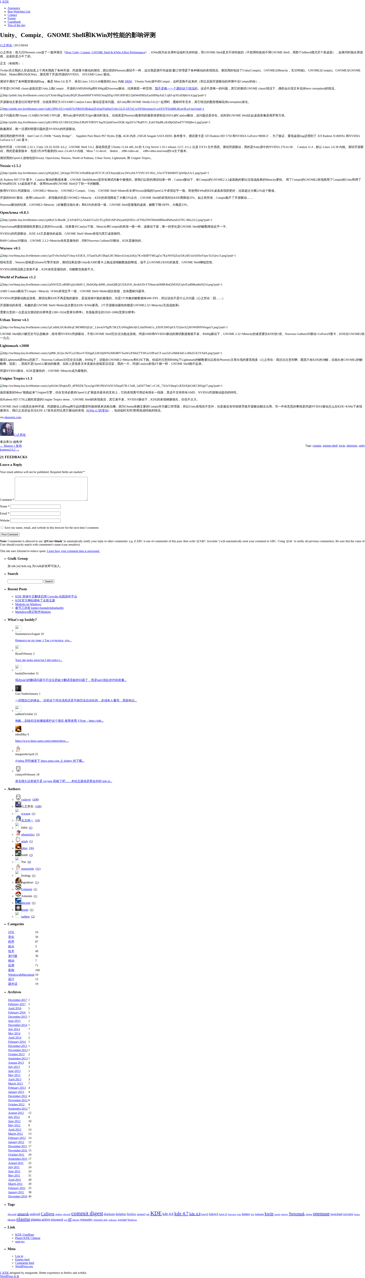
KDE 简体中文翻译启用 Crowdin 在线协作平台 (46, 596)
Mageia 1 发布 (11, 445)
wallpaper (112, 1220)
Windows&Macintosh (21, 974)
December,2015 (17, 1016)
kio (252, 1214)
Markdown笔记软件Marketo (33, 611)
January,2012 (16, 1142)
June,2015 (14, 1020)
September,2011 (17, 1158)
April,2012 (14, 1129)
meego (284, 1214)
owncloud (336, 1214)
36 (31, 848)
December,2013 (17, 1046)
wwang (25, 813)
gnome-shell (330, 445)
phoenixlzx (28, 834)
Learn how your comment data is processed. (73, 551)
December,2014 (17, 1025)
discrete (25, 902)
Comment (7, 499)
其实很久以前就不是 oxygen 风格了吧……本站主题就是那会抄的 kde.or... (63, 781)
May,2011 (14, 1175)
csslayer (26, 799)
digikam (109, 1214)
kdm (239, 1214)
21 (38, 868)
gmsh (24, 841)
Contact (12, 15)
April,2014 (14, 1037)
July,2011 (14, 1167)
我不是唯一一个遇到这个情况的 (176, 88)
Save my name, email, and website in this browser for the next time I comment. (52, 527)
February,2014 (17, 1041)
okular (308, 1214)
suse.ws (20, 1241)
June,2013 (14, 1071)
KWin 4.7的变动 (97, 410)
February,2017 (17, 1004)
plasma (23, 1219)
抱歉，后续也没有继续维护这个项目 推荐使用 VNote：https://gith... (59, 720)
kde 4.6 (168, 1214)
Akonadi (12, 1214)
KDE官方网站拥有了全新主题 (35, 600)
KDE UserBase (24, 1234)
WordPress (7, 1276)
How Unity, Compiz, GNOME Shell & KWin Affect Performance (105, 52)
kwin (342, 445)
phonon (12, 1219)
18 (37, 820)
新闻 (11, 970)
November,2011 (17, 1150)
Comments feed (24, 1263)
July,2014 (14, 1029)
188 (38, 806)
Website (5, 520)
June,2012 (14, 1121)
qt (69, 1219)
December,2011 (17, 1146)
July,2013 (14, 1066)
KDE (156, 1213)
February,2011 (16, 1188)
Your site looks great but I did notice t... (38, 660)
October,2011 (16, 1154)
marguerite (27, 868)
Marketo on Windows (28, 604)
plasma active (40, 1219)
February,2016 (17, 1012)
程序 (11, 941)
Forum (12, 18)
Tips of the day (16, 25)
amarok (23, 1214)
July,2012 (14, 1117)
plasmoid (57, 1219)
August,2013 (16, 1062)
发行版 (12, 956)
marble (277, 1214)
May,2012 (14, 1125)
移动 (11, 960)
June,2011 (14, 1171)
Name (5, 506)
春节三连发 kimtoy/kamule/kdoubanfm (39, 607)
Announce (14, 8)
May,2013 (14, 1075)
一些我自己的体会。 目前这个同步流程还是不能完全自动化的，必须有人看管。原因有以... (76, 700)
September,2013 (18, 1058)
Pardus (357, 1214)
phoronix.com (12, 417)
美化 (11, 937)
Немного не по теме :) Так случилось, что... (43, 640)
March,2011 (15, 1183)
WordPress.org (24, 1266)
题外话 (12, 983)
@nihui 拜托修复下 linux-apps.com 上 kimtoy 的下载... (49, 760)
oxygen (348, 1214)
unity (362, 445)
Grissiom (26, 889)
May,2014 (14, 1033)
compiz (317, 445)
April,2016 (14, 1008)
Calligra (47, 1213)
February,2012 (17, 1138)
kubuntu (259, 1214)
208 (35, 799)
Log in (19, 1256)
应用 (11, 965)
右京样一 (27, 820)
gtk (148, 1214)
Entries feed (22, 1259)
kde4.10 (223, 1214)
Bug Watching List (19, 11)
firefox (131, 1214)
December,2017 (17, 1000)
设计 (11, 979)
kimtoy (246, 1214)
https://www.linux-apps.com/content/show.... (42, 740)
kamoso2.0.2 (9, 449)
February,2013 (17, 1087)
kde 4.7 (181, 1213)
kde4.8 (204, 1214)
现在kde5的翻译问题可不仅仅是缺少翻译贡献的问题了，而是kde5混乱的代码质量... (71, 680)
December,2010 (17, 1196)
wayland (122, 1219)
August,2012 (16, 1112)
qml (65, 1220)
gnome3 (141, 1214)
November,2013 (18, 1050)
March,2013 (15, 1083)
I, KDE (4, 1)
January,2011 (16, 1192)
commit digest (87, 1213)
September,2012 (18, 1108)
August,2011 (16, 1163)
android (35, 1214)
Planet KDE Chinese (27, 1238)
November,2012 (18, 1100)
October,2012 (16, 1104)
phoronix (352, 445)
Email (4, 513)
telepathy (86, 1219)
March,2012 (15, 1133)
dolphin (121, 1214)
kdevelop (232, 1214)
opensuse (321, 1213)
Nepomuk (297, 1214)
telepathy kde (101, 1220)
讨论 (11, 932)
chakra (58, 1214)
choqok (67, 1214)
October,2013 (16, 1054)
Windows (132, 1220)
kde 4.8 (195, 1214)
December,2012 (17, 1096)
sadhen (25, 916)
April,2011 (14, 1179)
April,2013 (14, 1079)
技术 (11, 951)
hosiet (24, 909)
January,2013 (16, 1092)
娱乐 (11, 946)
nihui (24, 848)
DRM (128, 81)
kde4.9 (213, 1214)
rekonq (75, 1220)
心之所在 (20, 434)
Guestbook (14, 21)
